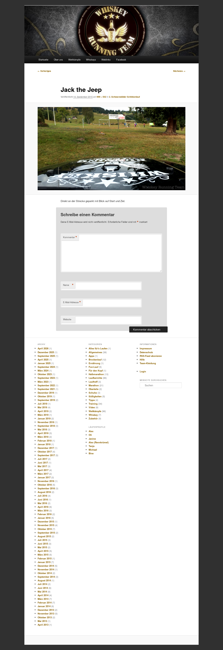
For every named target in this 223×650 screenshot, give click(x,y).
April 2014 (43, 595)
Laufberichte (95, 377)
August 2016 (44, 492)
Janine (92, 438)
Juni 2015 (43, 543)
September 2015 (46, 532)
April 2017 (43, 470)
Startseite (43, 59)
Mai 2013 (42, 621)
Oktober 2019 (45, 396)
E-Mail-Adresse (72, 302)
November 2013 (46, 613)
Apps (91, 356)
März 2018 (43, 436)
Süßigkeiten (95, 396)
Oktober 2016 (45, 484)
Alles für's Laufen (98, 348)
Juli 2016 (42, 495)
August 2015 (44, 536)
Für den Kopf (96, 370)
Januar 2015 (44, 562)
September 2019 (46, 400)
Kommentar (70, 237)
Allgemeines (95, 352)
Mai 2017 (42, 466)
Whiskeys (91, 59)
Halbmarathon (96, 374)
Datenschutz (146, 352)
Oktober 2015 (45, 529)
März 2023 (43, 381)
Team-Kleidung (148, 363)
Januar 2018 (44, 444)
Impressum (146, 348)
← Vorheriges (44, 71)
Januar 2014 (44, 606)
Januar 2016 (44, 517)
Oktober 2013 (45, 617)
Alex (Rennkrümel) (99, 442)
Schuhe (93, 392)
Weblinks (106, 59)
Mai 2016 (42, 503)
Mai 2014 (42, 591)
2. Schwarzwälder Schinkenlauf (124, 96)
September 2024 (46, 366)
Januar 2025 (44, 363)
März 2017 (43, 473)
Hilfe (142, 359)
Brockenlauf (95, 359)
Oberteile (93, 389)
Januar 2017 (44, 477)
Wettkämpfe (74, 59)
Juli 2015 (42, 540)
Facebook (121, 59)
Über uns (58, 59)
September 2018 (46, 425)
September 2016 (46, 488)
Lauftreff (93, 381)
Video (92, 407)
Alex (91, 431)
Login (143, 371)
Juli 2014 (42, 584)
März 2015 (43, 554)
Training (93, 403)
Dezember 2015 (46, 521)
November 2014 (46, 569)
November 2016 (46, 481)
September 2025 (46, 356)
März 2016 (43, 510)
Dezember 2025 (46, 352)
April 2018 (43, 433)
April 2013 (43, 624)
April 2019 (43, 411)
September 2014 (46, 576)
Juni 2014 (43, 588)
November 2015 (46, 525)
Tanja (91, 446)
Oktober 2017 (45, 451)
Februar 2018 (45, 440)
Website (67, 319)
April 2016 (43, 506)
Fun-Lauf (93, 366)
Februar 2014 (45, 602)
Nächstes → (179, 71)
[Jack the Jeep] (111, 148)
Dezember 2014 (46, 565)
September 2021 (46, 389)
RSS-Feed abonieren (151, 356)
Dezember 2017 (46, 448)
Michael (93, 449)
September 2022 (46, 385)
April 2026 (43, 348)
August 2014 (44, 580)
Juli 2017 (42, 459)
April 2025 (43, 359)
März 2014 (43, 598)
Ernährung (94, 363)
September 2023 (46, 377)
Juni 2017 (43, 462)
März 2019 (43, 414)
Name (68, 285)
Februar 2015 (45, 558)
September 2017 (46, 455)
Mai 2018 (42, 429)
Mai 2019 (42, 407)
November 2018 (46, 422)
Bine (91, 453)
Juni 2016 (43, 499)
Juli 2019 (42, 403)
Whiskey (93, 414)
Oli (90, 434)
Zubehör (93, 418)
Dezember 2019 (46, 392)
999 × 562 (101, 96)
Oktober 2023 (45, 374)
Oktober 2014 (45, 573)
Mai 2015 (42, 547)
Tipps (92, 400)
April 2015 (43, 551)
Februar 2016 (45, 514)
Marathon (94, 385)
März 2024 (43, 370)
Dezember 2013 (46, 609)
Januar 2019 (44, 418)
